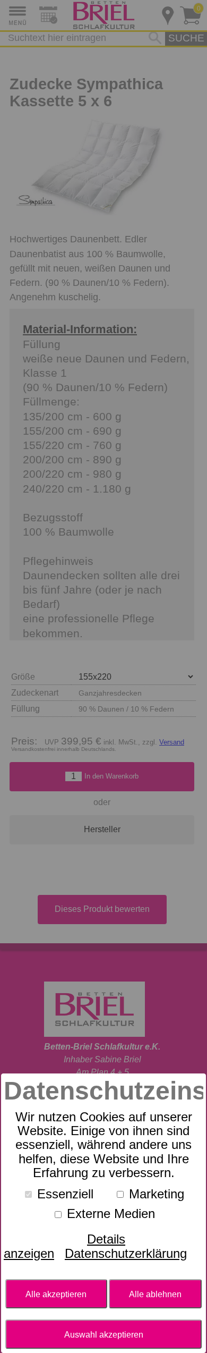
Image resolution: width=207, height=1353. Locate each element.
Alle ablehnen (155, 1294)
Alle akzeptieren (56, 1294)
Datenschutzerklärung (126, 1253)
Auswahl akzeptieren (103, 1334)
